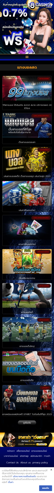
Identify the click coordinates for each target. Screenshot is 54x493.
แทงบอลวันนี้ (27, 312)
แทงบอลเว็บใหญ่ (27, 346)
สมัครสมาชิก (36, 456)
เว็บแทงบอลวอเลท (27, 142)
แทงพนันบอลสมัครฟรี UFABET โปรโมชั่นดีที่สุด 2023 (27, 414)
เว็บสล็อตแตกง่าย (27, 278)
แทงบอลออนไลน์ (39, 451)
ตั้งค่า (11, 482)
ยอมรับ (45, 488)
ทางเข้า (47, 456)
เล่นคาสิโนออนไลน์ (27, 210)
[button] (27, 56)
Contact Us (12, 462)
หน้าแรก (11, 451)
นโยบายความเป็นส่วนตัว (24, 476)
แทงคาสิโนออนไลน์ (27, 244)
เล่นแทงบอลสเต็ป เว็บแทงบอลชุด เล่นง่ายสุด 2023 (27, 176)
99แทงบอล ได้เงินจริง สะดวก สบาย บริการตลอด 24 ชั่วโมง (27, 107)
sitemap (24, 456)
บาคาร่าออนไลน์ (11, 456)
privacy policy (40, 462)
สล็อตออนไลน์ (23, 451)
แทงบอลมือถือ (27, 380)
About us (25, 462)
